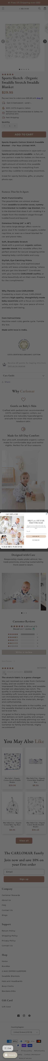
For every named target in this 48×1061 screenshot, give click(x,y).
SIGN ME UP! (36, 536)
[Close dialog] (46, 514)
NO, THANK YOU (36, 540)
